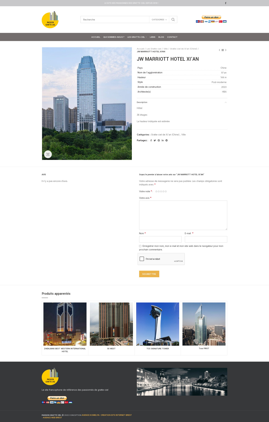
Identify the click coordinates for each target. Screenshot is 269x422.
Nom (142, 233)
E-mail (189, 233)
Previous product (219, 50)
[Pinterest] (159, 140)
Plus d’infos (65, 328)
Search (173, 19)
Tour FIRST (204, 348)
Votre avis (145, 197)
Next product (225, 50)
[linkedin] (163, 140)
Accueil (140, 48)
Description (142, 102)
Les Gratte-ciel (154, 48)
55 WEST (111, 348)
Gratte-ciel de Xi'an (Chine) (183, 48)
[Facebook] (225, 3)
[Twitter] (155, 140)
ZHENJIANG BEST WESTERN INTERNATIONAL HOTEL (65, 350)
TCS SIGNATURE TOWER (157, 348)
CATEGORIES (158, 19)
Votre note (145, 191)
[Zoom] (48, 154)
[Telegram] (167, 140)
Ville (166, 48)
